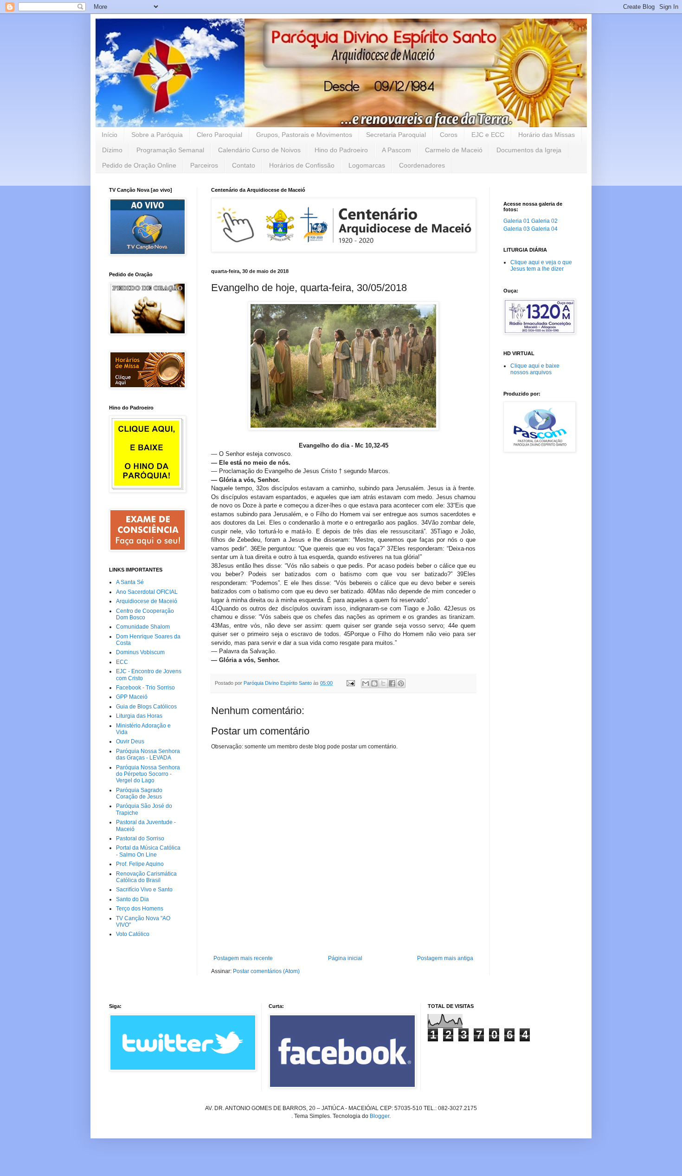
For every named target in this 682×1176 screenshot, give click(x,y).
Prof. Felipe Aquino (140, 864)
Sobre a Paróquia (157, 134)
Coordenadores (422, 165)
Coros (448, 134)
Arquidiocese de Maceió (146, 601)
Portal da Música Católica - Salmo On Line (148, 851)
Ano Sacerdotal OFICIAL (147, 592)
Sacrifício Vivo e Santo (144, 889)
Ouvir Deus (130, 741)
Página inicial (345, 958)
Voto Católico (132, 934)
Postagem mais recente (243, 958)
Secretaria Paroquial (396, 134)
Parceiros (204, 165)
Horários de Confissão (302, 165)
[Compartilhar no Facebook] (392, 683)
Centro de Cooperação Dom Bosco (145, 614)
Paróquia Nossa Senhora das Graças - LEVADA (148, 754)
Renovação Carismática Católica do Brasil (146, 877)
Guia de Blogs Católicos (146, 706)
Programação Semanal (170, 150)
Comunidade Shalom (143, 627)
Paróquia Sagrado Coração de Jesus (139, 793)
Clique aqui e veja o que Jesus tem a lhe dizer (541, 265)
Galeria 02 (544, 221)
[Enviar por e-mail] (365, 683)
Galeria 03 (516, 229)
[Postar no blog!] (374, 683)
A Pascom (396, 150)
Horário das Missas (546, 134)
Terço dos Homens (139, 908)
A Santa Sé (130, 582)
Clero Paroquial (219, 134)
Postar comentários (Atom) (266, 971)
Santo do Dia (132, 899)
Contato (243, 165)
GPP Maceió (132, 697)
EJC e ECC (487, 134)
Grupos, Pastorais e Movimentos (304, 134)
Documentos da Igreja (528, 150)
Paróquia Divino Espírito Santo (278, 683)
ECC (122, 662)
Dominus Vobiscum (140, 652)
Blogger (379, 1116)
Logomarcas (366, 165)
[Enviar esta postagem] (350, 683)
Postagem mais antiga (445, 958)
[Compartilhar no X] (383, 683)
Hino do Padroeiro (341, 150)
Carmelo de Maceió (454, 150)
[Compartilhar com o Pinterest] (400, 683)
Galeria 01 (516, 221)
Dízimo (112, 150)
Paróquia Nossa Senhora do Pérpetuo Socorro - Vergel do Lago (148, 774)
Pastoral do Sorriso (140, 838)
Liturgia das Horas (139, 716)
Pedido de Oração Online (139, 165)
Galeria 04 (544, 229)
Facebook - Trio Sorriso (145, 687)
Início (109, 134)
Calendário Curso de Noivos (259, 150)
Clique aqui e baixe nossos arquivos (535, 369)
